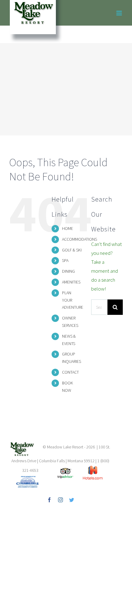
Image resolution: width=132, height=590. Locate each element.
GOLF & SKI (72, 250)
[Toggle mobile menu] (119, 13)
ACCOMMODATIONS (79, 239)
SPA (65, 260)
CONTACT (70, 372)
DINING (68, 271)
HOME (67, 228)
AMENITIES (71, 282)
